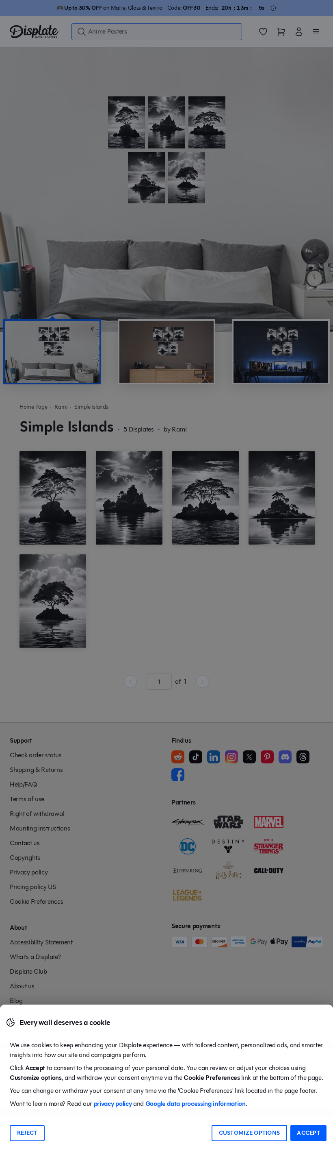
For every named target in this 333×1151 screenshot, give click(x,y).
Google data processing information (195, 1103)
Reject (27, 1132)
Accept (308, 1132)
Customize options (249, 1132)
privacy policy (113, 1103)
